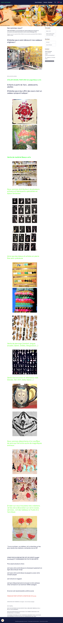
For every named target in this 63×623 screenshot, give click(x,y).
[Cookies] (2, 620)
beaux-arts (48, 31)
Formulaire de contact (50, 61)
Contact (45, 2)
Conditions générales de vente (21, 621)
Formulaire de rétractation (33, 621)
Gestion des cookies (44, 621)
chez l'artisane (38, 2)
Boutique (50, 2)
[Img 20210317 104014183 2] (24, 58)
